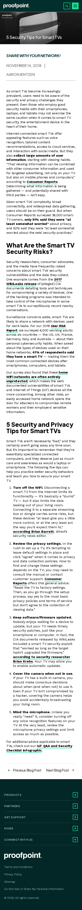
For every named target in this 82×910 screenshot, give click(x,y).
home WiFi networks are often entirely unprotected (37, 376)
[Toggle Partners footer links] (75, 806)
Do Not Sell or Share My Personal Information (34, 889)
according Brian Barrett (33, 532)
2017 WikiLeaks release (34, 281)
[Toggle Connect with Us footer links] (75, 839)
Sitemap (9, 881)
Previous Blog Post (27, 770)
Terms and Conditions (18, 867)
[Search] (66, 6)
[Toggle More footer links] (75, 828)
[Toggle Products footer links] (75, 794)
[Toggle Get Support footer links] (75, 817)
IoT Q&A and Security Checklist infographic (39, 748)
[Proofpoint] (16, 6)
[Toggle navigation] (75, 6)
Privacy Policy (13, 874)
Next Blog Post (57, 770)
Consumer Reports (42, 182)
